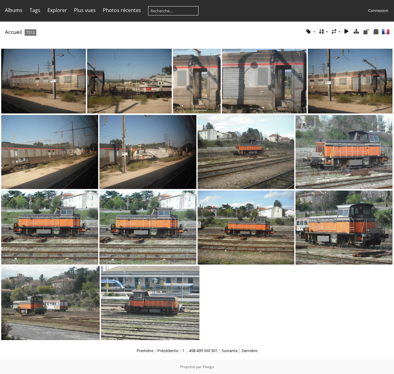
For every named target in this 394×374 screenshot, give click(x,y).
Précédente (167, 350)
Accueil (13, 31)
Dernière (249, 350)
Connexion (378, 10)
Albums (13, 10)
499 (199, 350)
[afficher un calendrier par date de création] (376, 31)
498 (192, 350)
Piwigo (208, 366)
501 (214, 350)
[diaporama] (346, 31)
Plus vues (85, 10)
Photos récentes (122, 10)
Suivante (230, 350)
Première (145, 350)
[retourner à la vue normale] (356, 31)
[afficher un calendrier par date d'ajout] (366, 31)
